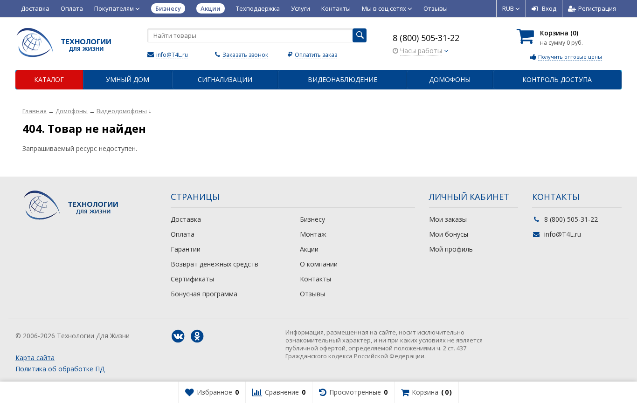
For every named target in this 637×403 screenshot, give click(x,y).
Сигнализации (225, 79)
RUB (508, 8)
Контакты (336, 8)
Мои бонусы (448, 234)
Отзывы (435, 8)
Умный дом (127, 79)
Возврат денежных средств (214, 264)
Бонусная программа (204, 293)
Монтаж (313, 234)
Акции (309, 249)
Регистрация (597, 8)
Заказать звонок (245, 55)
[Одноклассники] (197, 336)
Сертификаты (192, 278)
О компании (319, 264)
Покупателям (114, 8)
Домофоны (450, 79)
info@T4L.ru (172, 55)
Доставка (35, 8)
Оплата (72, 8)
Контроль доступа (557, 79)
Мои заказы (448, 219)
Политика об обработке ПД (59, 368)
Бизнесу (312, 219)
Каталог (49, 79)
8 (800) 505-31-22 (426, 37)
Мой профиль (451, 249)
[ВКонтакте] (178, 336)
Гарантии (186, 249)
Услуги (300, 8)
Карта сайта (35, 357)
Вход (549, 8)
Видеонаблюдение (342, 79)
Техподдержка (258, 8)
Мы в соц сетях (385, 8)
